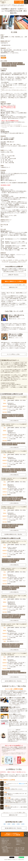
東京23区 (22, 4)
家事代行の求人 (5, 849)
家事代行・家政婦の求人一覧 (13, 4)
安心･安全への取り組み (20, 847)
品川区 (26, 4)
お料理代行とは (19, 841)
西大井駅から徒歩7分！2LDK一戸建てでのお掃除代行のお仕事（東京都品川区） (13, 625)
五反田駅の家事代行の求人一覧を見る (13, 534)
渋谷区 (22, 824)
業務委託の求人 (5, 841)
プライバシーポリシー (20, 852)
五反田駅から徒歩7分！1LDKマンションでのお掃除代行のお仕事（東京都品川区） (13, 397)
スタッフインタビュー (6, 844)
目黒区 (13, 824)
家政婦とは (18, 844)
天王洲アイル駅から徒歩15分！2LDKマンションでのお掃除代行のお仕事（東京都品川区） (13, 542)
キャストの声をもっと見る (13, 354)
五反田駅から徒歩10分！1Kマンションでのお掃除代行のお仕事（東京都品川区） (14, 479)
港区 (5, 824)
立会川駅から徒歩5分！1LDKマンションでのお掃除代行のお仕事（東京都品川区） (13, 654)
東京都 (19, 4)
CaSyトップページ (5, 838)
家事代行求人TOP (13, 287)
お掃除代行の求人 (6, 850)
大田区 (18, 824)
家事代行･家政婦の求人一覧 (7, 847)
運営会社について (19, 850)
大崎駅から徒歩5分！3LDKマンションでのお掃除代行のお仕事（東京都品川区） (13, 425)
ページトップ (25, 834)
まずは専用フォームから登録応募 (12, 834)
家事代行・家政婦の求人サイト (4, 0)
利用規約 (17, 853)
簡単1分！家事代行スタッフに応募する (14, 281)
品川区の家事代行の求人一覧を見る (13, 681)
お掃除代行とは (19, 840)
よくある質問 (4, 846)
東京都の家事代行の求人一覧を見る (13, 828)
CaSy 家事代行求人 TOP (4, 4)
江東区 (8, 824)
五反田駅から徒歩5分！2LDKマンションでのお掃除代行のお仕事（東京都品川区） (13, 452)
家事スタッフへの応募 (20, 849)
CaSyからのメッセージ (6, 843)
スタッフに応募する (19, 2)
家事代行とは (18, 838)
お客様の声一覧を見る (13, 274)
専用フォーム (21, 783)
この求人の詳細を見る (14, 420)
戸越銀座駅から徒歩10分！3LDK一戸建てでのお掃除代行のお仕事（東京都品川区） (13, 596)
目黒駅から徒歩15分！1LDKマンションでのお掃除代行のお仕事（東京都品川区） (13, 569)
